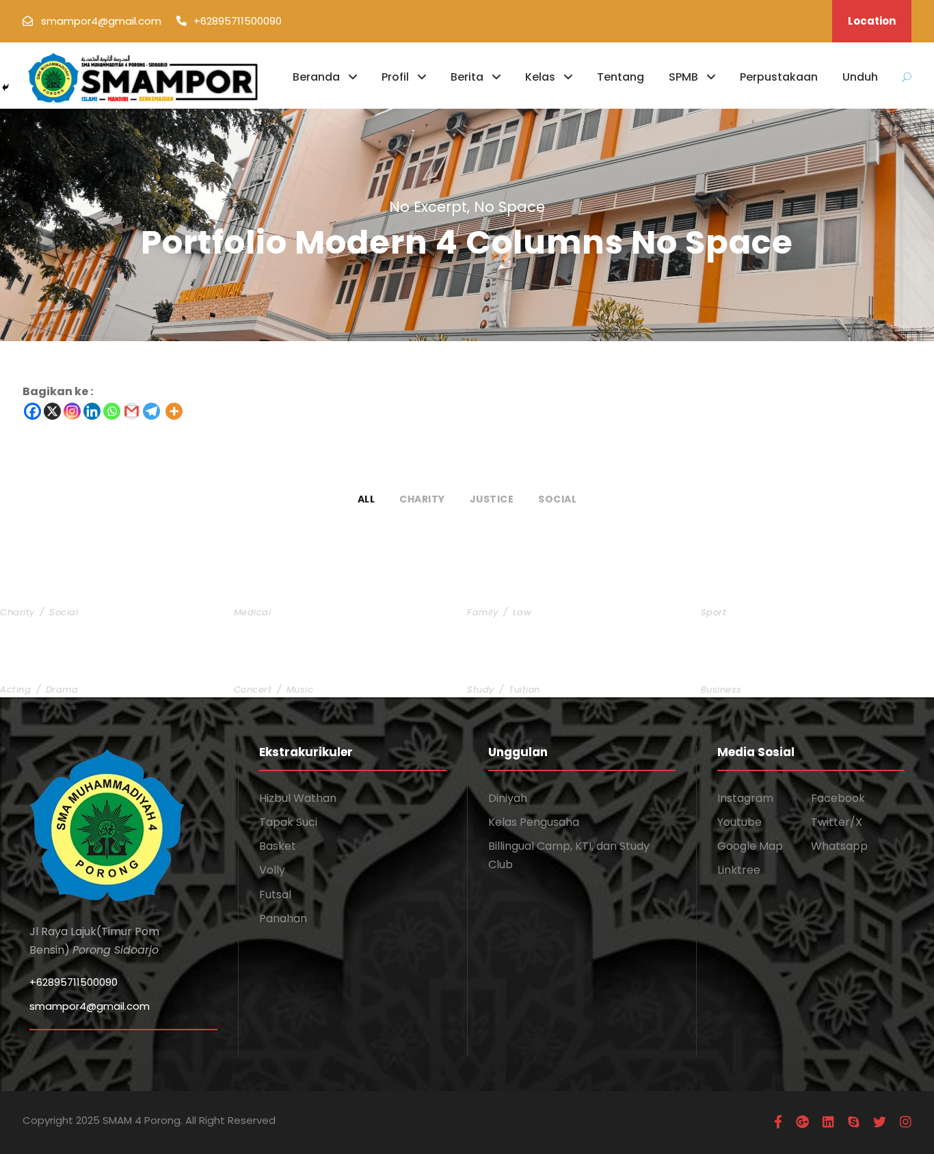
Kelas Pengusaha (533, 822)
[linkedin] (828, 1122)
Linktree (738, 870)
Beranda (316, 77)
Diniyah (507, 798)
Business (721, 689)
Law (522, 612)
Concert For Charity (297, 667)
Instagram (745, 798)
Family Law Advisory (531, 590)
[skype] (853, 1122)
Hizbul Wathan (297, 798)
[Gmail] (131, 411)
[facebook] (778, 1122)
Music (300, 689)
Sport (714, 612)
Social (557, 499)
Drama (62, 689)
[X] (52, 411)
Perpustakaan (779, 77)
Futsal (275, 894)
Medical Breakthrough (302, 590)
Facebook (838, 798)
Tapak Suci (288, 822)
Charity (422, 499)
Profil (395, 77)
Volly (272, 870)
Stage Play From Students (81, 667)
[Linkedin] (92, 411)
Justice (492, 499)
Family (482, 612)
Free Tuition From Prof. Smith (558, 667)
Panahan (283, 918)
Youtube (739, 822)
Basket (277, 846)
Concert (253, 689)
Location (872, 21)
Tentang (620, 77)
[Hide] (5, 87)
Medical (252, 612)
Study (480, 689)
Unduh (860, 77)
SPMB (683, 77)
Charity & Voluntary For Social (95, 590)
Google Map (750, 846)
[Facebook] (32, 411)
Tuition (524, 689)
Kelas (540, 77)
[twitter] (879, 1122)
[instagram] (905, 1122)
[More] (174, 411)
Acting (15, 689)
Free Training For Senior (775, 590)
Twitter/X (836, 822)
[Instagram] (72, 411)
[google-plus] (802, 1122)
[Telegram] (151, 411)
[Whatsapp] (111, 411)
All (366, 499)
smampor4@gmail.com (89, 1006)
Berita (467, 77)
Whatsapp (839, 846)
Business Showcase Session (787, 667)
